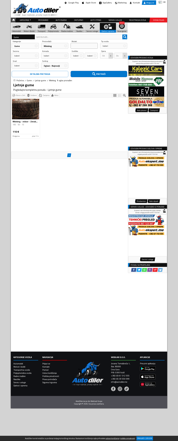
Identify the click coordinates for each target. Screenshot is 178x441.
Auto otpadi (95, 20)
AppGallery (107, 2)
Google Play (73, 2)
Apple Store (90, 2)
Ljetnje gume (40, 80)
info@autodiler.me (119, 381)
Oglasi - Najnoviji (52, 65)
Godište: (75, 51)
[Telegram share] (160, 270)
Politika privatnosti (50, 376)
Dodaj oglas (158, 20)
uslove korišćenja (112, 438)
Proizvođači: (47, 41)
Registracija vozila (137, 20)
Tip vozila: (105, 41)
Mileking (48, 46)
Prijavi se (46, 363)
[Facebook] (113, 389)
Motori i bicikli (19, 366)
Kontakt (136, 2)
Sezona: (16, 51)
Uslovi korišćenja (49, 373)
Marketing (122, 2)
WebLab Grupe (96, 401)
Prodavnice (43, 20)
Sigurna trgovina (49, 382)
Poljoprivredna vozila (22, 373)
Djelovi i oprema (20, 385)
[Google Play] (148, 369)
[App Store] (148, 377)
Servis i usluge (19, 382)
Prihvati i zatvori (144, 438)
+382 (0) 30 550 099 (120, 378)
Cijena (103, 51)
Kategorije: (17, 41)
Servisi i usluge (115, 20)
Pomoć (45, 369)
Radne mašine (19, 376)
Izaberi (105, 46)
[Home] (13, 20)
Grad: (15, 61)
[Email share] (155, 270)
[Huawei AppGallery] (148, 384)
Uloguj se (150, 2)
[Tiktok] (126, 389)
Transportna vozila (21, 369)
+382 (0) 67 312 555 (120, 375)
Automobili (18, 363)
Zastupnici (78, 20)
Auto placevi (61, 20)
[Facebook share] (134, 270)
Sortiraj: (45, 61)
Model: (74, 41)
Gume (16, 37)
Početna (20, 80)
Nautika (16, 379)
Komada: (45, 51)
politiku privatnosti (127, 438)
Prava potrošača (49, 379)
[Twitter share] (139, 270)
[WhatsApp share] (144, 270)
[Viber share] (150, 270)
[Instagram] (120, 389)
